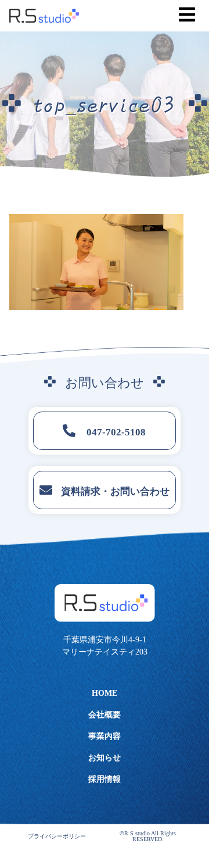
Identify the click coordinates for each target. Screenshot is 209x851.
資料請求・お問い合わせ (115, 491)
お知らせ (104, 757)
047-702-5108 (115, 432)
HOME (104, 693)
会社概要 (104, 714)
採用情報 (104, 779)
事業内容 (104, 736)
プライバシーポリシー (57, 836)
